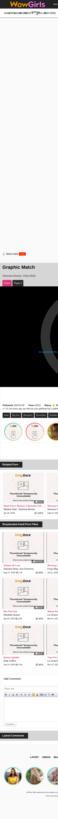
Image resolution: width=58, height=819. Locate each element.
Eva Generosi (27, 568)
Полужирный (6, 695)
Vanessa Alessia (11, 275)
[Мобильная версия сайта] (3, 253)
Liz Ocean (52, 614)
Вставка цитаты (45, 695)
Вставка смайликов (33, 695)
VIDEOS (46, 757)
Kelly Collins (10, 660)
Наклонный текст (9, 695)
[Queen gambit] (23, 639)
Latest (34, 757)
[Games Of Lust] (23, 547)
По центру (25, 695)
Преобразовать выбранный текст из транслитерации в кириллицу (49, 695)
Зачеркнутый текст (17, 695)
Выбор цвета (37, 695)
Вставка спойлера (53, 695)
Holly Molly (29, 275)
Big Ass (16, 415)
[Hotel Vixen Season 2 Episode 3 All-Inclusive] (23, 488)
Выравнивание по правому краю (29, 695)
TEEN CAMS (15, 254)
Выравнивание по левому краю (21, 695)
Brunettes (41, 415)
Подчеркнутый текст (13, 695)
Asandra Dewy (11, 568)
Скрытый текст (42, 695)
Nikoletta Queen (12, 614)
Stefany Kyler (10, 509)
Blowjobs (27, 415)
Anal (6, 415)
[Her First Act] (23, 593)
